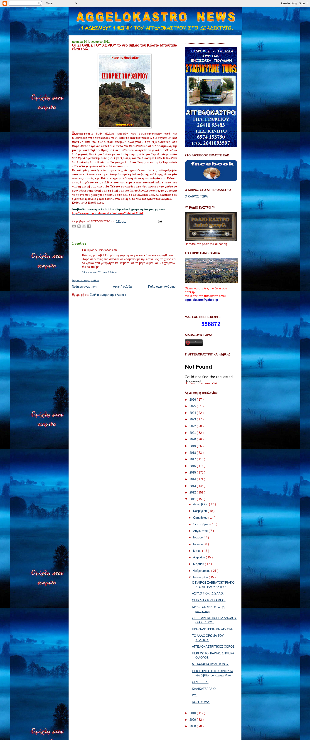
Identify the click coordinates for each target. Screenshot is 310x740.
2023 (193, 419)
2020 (193, 439)
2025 (193, 406)
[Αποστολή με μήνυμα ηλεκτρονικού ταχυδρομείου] (74, 226)
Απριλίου (199, 557)
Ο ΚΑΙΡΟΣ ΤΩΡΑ (196, 196)
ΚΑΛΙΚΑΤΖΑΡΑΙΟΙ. (204, 689)
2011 (193, 499)
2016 (193, 466)
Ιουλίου (198, 537)
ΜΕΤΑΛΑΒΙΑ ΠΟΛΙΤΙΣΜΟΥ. (210, 664)
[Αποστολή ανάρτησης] (159, 221)
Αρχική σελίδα (122, 286)
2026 (193, 399)
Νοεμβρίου (200, 511)
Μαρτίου (199, 564)
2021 (193, 432)
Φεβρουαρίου (202, 570)
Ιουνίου (198, 544)
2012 (193, 492)
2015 (193, 472)
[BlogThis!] (79, 226)
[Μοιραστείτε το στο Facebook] (89, 226)
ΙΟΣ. (195, 695)
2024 (193, 412)
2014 (193, 479)
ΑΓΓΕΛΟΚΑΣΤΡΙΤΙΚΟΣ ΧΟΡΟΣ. (213, 646)
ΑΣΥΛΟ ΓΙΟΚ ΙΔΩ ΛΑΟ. (208, 593)
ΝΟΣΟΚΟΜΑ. (201, 702)
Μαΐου (197, 551)
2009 (193, 719)
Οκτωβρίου (200, 517)
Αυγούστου (201, 531)
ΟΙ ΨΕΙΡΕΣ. (200, 682)
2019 (193, 446)
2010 (193, 713)
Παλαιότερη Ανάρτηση (162, 286)
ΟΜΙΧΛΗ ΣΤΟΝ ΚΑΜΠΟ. (208, 600)
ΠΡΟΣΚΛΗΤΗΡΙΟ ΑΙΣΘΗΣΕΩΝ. (213, 629)
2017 (193, 459)
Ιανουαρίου (201, 577)
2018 (193, 452)
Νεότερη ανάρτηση (84, 286)
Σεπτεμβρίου (201, 524)
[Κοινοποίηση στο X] (84, 226)
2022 (193, 426)
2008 (193, 726)
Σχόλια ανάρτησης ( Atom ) (108, 294)
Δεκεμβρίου (201, 504)
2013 (193, 486)
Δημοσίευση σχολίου (85, 280)
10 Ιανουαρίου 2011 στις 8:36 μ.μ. (99, 272)
